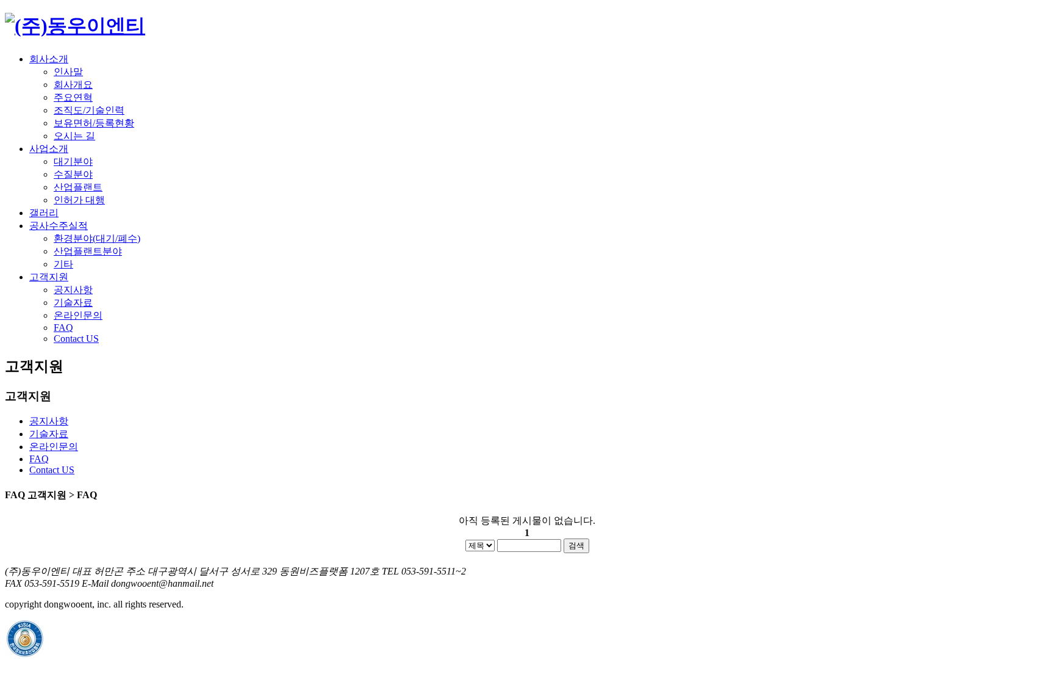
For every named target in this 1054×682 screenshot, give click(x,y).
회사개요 (73, 84)
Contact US (76, 338)
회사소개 (48, 59)
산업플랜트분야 (88, 251)
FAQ (63, 327)
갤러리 (44, 213)
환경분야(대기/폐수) (97, 238)
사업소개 (48, 148)
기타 (63, 264)
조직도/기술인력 (89, 110)
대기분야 (73, 161)
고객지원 (48, 277)
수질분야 (73, 174)
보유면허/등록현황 (94, 123)
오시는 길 (74, 136)
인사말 (68, 72)
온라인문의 (78, 315)
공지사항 (73, 290)
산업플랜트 (78, 187)
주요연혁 (73, 97)
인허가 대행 (79, 200)
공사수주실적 (58, 225)
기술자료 (73, 302)
